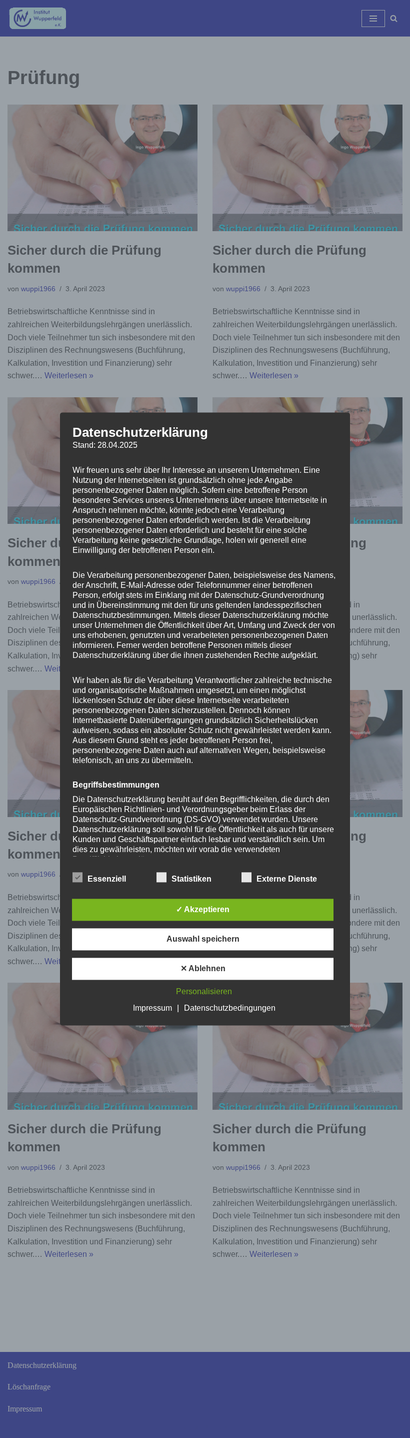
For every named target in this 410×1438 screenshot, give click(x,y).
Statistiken (192, 879)
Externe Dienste (286, 879)
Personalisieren (204, 992)
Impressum (152, 1008)
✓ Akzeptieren (203, 910)
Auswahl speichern (203, 939)
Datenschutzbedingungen (230, 1008)
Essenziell (107, 879)
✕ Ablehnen (203, 969)
